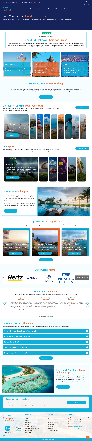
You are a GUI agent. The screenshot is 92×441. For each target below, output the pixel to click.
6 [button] (48, 314)
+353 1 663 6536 (74, 423)
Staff (4, 435)
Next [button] (87, 304)
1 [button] (40, 314)
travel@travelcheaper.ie (76, 426)
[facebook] (84, 2)
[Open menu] (88, 9)
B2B (79, 428)
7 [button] (49, 314)
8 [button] (51, 314)
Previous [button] (4, 304)
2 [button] (42, 314)
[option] (8, 278)
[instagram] (86, 2)
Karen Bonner (50, 298)
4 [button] (45, 314)
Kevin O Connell (25, 298)
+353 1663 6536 (25, 3)
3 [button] (43, 314)
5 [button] (46, 314)
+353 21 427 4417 (9, 3)
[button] (76, 402)
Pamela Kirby (75, 298)
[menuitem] (86, 4)
